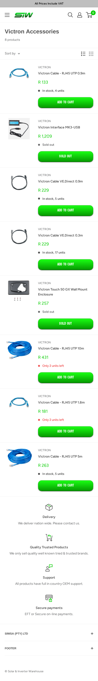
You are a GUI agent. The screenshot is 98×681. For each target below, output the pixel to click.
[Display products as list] (83, 54)
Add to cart (65, 102)
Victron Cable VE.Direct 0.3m (60, 235)
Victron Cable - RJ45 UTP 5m (60, 456)
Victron (44, 67)
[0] (89, 15)
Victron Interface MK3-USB (59, 127)
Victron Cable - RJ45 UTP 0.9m (61, 73)
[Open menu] (7, 15)
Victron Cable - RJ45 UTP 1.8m (61, 402)
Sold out (65, 156)
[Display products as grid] (91, 54)
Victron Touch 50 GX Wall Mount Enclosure (63, 292)
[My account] (79, 15)
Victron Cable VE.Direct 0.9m (60, 181)
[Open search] (70, 15)
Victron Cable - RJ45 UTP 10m (61, 348)
